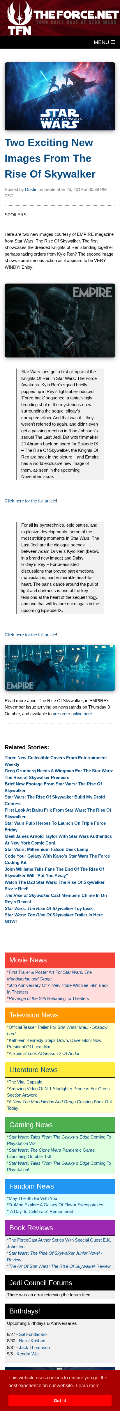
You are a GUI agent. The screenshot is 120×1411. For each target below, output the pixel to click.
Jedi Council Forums (40, 1283)
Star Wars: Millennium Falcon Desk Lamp (46, 849)
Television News (34, 1015)
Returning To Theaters (49, 998)
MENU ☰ (104, 42)
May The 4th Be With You (33, 1198)
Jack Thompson (34, 1347)
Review (60, 1266)
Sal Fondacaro (33, 1334)
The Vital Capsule (25, 1081)
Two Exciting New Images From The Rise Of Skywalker (50, 158)
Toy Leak (49, 908)
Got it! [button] (60, 1400)
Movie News (28, 960)
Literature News (33, 1070)
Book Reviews (31, 1228)
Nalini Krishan (32, 1340)
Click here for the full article (30, 500)
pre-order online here (72, 713)
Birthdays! (24, 1311)
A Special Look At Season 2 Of (44, 1053)
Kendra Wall (28, 1353)
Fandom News (31, 1186)
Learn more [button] (88, 1385)
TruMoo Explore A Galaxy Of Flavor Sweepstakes (56, 1204)
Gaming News (31, 1125)
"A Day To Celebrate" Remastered (41, 1211)
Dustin (31, 189)
